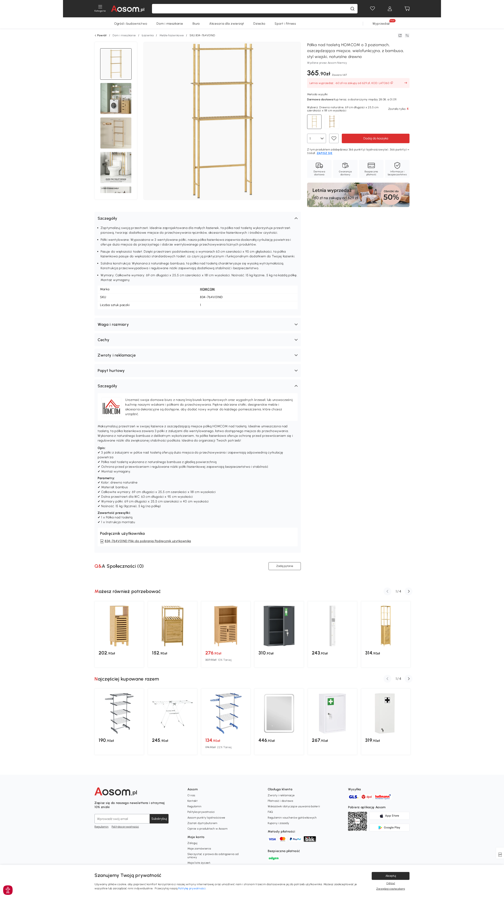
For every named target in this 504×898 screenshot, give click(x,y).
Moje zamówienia (199, 848)
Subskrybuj (159, 819)
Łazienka (148, 35)
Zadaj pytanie (284, 566)
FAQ (270, 812)
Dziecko (259, 23)
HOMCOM (207, 289)
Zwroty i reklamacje (281, 795)
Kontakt (192, 801)
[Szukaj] (352, 8)
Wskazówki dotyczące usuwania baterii (294, 806)
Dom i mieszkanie (170, 23)
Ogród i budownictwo (130, 23)
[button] (197, 218)
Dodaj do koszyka (375, 138)
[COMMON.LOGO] (128, 9)
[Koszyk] (407, 8)
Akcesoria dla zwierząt (226, 23)
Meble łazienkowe (171, 35)
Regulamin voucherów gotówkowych (292, 817)
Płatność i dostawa (280, 801)
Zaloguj (192, 843)
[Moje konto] (389, 8)
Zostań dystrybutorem (202, 823)
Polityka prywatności (125, 826)
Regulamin (101, 826)
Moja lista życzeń (198, 862)
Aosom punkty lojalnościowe (206, 817)
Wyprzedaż (381, 23)
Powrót (102, 35)
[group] (119, 634)
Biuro (196, 23)
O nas (191, 795)
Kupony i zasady (278, 823)
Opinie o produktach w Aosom (207, 828)
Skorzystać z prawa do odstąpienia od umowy (213, 855)
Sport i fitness (285, 23)
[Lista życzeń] (372, 8)
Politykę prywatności (192, 888)
